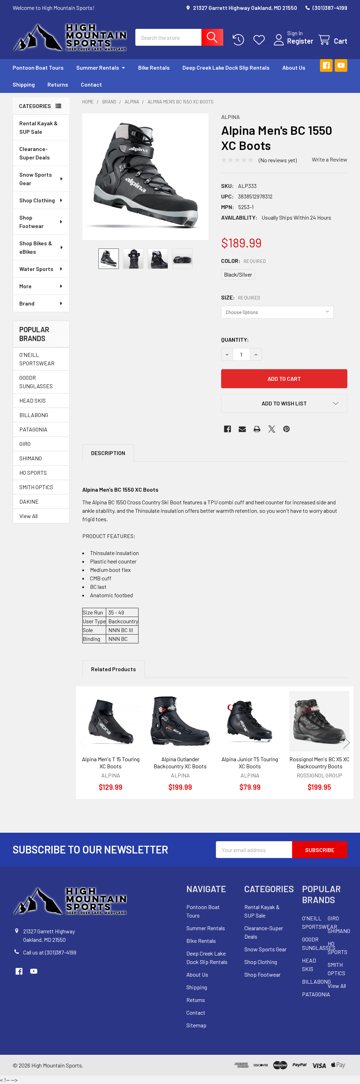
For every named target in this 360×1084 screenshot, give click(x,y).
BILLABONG (33, 414)
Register (300, 41)
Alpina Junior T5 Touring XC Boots (249, 762)
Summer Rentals (97, 67)
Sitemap (196, 1025)
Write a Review (329, 159)
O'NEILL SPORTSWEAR (36, 358)
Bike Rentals (154, 67)
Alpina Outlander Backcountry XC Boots (180, 762)
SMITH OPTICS (36, 487)
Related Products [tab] (113, 669)
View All (28, 515)
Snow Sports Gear (35, 178)
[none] (145, 176)
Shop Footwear (31, 221)
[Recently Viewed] (240, 39)
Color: (243, 260)
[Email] (242, 429)
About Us (294, 67)
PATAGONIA (33, 429)
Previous (83, 743)
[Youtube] (341, 65)
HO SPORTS (33, 472)
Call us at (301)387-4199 (49, 952)
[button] (284, 403)
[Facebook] (326, 65)
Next (347, 743)
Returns (57, 84)
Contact (91, 84)
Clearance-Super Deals (34, 152)
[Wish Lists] (260, 39)
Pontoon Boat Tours (38, 67)
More (25, 286)
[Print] (257, 429)
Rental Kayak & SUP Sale (38, 127)
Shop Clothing (37, 200)
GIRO (25, 443)
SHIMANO (30, 458)
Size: (241, 297)
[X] (271, 429)
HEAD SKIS (32, 400)
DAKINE (29, 501)
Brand (26, 303)
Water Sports (36, 268)
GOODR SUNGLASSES (36, 381)
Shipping (24, 84)
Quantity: (235, 339)
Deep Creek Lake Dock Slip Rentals (226, 67)
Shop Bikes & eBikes (35, 247)
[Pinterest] (286, 429)
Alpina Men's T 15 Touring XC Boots (111, 762)
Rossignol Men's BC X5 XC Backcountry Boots (319, 762)
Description (108, 452)
